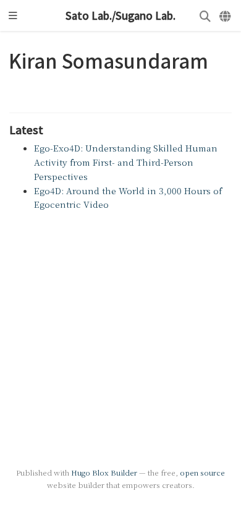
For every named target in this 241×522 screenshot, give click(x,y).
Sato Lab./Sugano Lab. (120, 15)
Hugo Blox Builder (104, 472)
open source (202, 472)
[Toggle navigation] (13, 15)
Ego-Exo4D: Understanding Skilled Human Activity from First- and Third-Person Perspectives (126, 162)
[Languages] (225, 16)
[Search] (205, 16)
